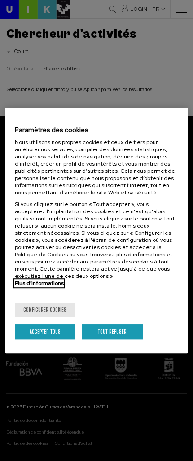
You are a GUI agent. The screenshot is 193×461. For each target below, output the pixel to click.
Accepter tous (45, 331)
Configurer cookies (44, 309)
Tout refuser (112, 331)
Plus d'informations (39, 283)
